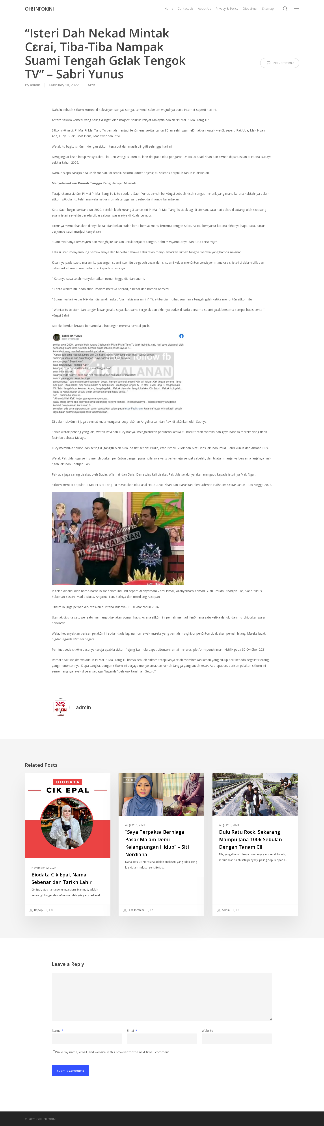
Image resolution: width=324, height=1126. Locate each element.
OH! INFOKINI (39, 8)
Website (207, 1030)
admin (35, 85)
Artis (91, 85)
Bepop (38, 910)
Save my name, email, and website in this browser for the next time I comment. (113, 1052)
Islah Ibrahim (135, 910)
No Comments (283, 63)
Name (57, 1030)
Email (132, 1030)
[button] (296, 8)
